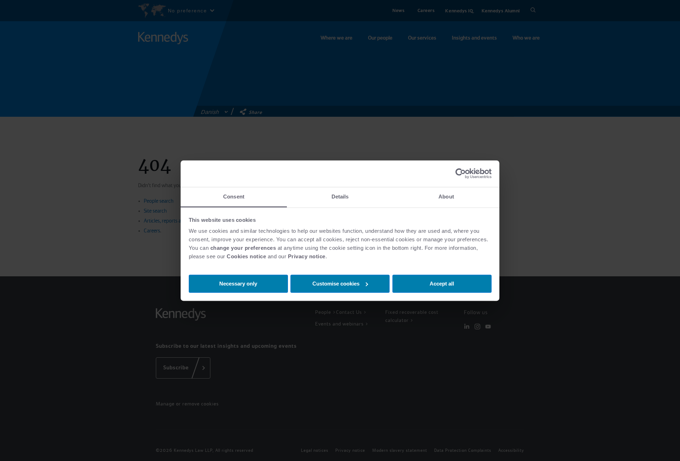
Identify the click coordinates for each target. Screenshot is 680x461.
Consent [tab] (233, 197)
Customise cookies (335, 283)
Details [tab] (340, 197)
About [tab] (446, 197)
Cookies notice (246, 256)
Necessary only (238, 283)
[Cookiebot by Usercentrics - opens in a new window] (461, 173)
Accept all (442, 283)
